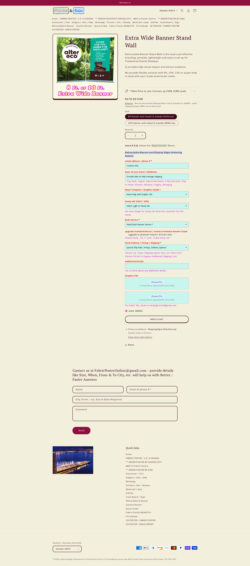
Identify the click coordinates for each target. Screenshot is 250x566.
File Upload (131, 516)
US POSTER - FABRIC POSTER (141, 520)
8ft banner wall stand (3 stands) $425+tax (151, 116)
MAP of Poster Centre (137, 466)
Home (129, 454)
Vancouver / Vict (135, 474)
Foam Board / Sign (135, 497)
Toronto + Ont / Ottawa (138, 485)
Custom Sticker (134, 505)
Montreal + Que (134, 489)
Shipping (129, 103)
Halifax (129, 493)
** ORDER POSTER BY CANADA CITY (144, 462)
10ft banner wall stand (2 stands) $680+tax (151, 123)
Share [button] (131, 345)
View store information (140, 337)
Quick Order (132, 509)
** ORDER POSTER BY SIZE (139, 470)
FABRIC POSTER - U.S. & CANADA (142, 458)
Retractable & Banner (137, 501)
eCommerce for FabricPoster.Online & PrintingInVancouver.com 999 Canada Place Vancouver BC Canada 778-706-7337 (124, 559)
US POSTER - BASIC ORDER (139, 524)
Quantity (129, 130)
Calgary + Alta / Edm (136, 477)
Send (81, 430)
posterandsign (66, 559)
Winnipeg (130, 481)
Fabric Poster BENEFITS (138, 512)
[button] (61, 22)
